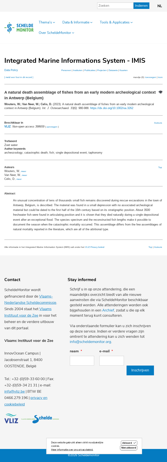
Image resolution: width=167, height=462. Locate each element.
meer (23, 171)
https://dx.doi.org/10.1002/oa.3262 (111, 108)
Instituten (77, 70)
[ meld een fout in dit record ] (18, 77)
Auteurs (158, 123)
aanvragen (52, 127)
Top (160, 167)
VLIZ (7, 126)
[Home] (18, 27)
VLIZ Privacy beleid (94, 247)
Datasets (113, 70)
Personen (66, 70)
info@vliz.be (14, 391)
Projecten (102, 70)
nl (159, 6)
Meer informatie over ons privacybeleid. (72, 450)
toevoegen (150, 77)
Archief (108, 310)
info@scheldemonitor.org (90, 342)
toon (160, 77)
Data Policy (11, 70)
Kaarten (124, 70)
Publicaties (89, 70)
